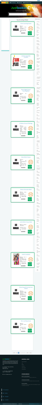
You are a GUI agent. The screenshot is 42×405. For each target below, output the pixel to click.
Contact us (23, 366)
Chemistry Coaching (38, 62)
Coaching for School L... (38, 73)
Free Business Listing (27, 2)
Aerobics (38, 21)
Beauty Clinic (38, 35)
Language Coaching (38, 141)
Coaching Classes (38, 69)
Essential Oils (38, 108)
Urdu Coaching (38, 255)
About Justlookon (24, 361)
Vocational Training (38, 264)
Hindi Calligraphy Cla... (38, 132)
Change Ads (20, 2)
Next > (28, 352)
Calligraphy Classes (38, 59)
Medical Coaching (38, 175)
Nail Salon (37, 193)
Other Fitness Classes (38, 199)
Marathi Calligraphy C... (38, 154)
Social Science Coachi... (38, 220)
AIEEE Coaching (38, 24)
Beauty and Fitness (38, 31)
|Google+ (6, 396)
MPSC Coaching (38, 189)
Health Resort (38, 129)
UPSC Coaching (38, 248)
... (25, 352)
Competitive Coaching (38, 78)
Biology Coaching (38, 44)
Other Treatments (38, 203)
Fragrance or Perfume (38, 111)
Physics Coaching (38, 206)
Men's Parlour (38, 178)
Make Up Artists (38, 144)
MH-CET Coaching (38, 181)
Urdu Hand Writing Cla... (38, 259)
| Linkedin (6, 399)
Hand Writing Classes (38, 125)
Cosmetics (38, 80)
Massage (38, 165)
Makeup (38, 148)
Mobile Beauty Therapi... (38, 185)
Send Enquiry (30, 32)
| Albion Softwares (36, 403)
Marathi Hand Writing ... (38, 162)
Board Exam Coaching (38, 47)
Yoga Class (37, 270)
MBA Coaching (38, 172)
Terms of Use (24, 367)
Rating (23, 364)
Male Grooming (38, 151)
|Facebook (5, 389)
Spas (37, 223)
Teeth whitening (38, 236)
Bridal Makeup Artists (38, 55)
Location (5, 2)
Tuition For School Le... (38, 241)
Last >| (30, 352)
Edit (30, 34)
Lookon (28, 14)
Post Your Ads (13, 2)
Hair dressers (38, 115)
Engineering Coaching (38, 88)
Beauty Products (38, 41)
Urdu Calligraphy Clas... (38, 251)
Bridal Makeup (38, 51)
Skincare (38, 217)
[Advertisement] (5, 34)
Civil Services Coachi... (38, 65)
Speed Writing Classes (38, 226)
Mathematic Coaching (38, 169)
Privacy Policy (24, 369)
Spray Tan (37, 230)
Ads (22, 363)
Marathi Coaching (38, 158)
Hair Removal (38, 121)
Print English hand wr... (38, 210)
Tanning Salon (38, 233)
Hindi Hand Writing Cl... (38, 137)
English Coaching (38, 95)
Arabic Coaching (38, 27)
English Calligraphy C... (38, 91)
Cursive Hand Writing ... (38, 84)
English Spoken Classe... (38, 104)
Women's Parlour (38, 267)
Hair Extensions (38, 118)
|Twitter (6, 393)
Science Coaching (38, 215)
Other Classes (38, 196)
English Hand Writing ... (38, 100)
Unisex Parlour (38, 245)
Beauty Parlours (38, 38)
